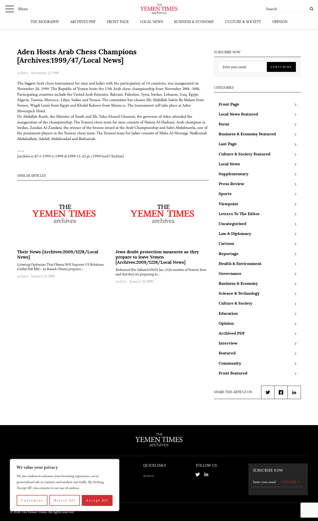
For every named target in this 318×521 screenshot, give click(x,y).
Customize (32, 500)
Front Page (118, 22)
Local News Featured (238, 114)
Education (228, 314)
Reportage (228, 254)
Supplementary (233, 174)
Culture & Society (243, 22)
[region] (64, 485)
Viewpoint (228, 204)
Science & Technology (239, 294)
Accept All (97, 500)
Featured (227, 353)
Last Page (228, 144)
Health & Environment (240, 264)
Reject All (65, 500)
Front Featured (233, 374)
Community (230, 364)
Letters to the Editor (239, 214)
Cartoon (226, 244)
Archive (148, 475)
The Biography (44, 22)
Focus (224, 124)
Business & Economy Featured (247, 134)
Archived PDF (83, 22)
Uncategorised (232, 224)
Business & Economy (194, 22)
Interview (228, 344)
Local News (151, 22)
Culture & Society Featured (245, 154)
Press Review (231, 184)
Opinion (280, 22)
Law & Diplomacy (235, 234)
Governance (230, 274)
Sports (225, 194)
